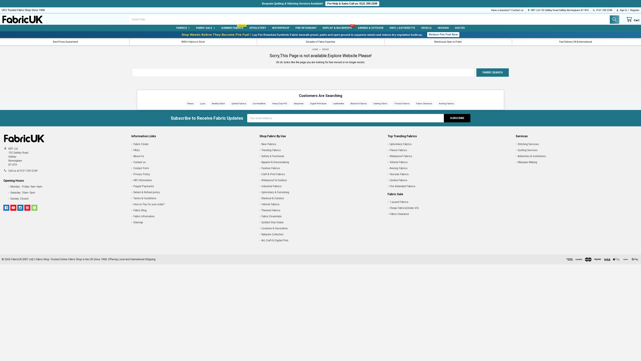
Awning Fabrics (446, 103)
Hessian (443, 27)
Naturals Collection (272, 234)
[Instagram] (20, 208)
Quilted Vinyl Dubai (272, 222)
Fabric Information (144, 216)
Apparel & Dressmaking (275, 162)
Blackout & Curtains (272, 198)
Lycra (202, 103)
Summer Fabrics (232, 27)
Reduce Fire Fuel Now (443, 34)
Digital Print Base (318, 103)
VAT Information (142, 180)
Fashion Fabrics (270, 168)
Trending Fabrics (271, 150)
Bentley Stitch (218, 103)
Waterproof (280, 27)
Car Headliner (259, 103)
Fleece (190, 103)
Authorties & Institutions (532, 156)
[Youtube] (13, 208)
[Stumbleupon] (34, 208)
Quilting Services (528, 150)
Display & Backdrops (337, 27)
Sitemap (138, 222)
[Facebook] (6, 208)
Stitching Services (528, 144)
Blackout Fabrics (359, 103)
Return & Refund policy (146, 192)
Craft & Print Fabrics (273, 174)
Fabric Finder (141, 144)
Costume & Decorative (274, 228)
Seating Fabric (380, 103)
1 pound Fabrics (399, 202)
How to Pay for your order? (149, 204)
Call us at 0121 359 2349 (23, 170)
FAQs (136, 150)
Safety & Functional (272, 156)
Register (634, 10)
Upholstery (257, 27)
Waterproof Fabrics (401, 156)
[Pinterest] (27, 208)
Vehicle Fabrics (270, 204)
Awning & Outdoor (370, 27)
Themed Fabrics (270, 210)
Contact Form (141, 168)
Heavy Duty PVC (279, 103)
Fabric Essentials (271, 216)
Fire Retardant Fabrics (402, 186)
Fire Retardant (306, 27)
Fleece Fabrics (398, 150)
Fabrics (181, 27)
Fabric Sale (204, 27)
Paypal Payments (143, 186)
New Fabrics (268, 144)
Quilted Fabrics (239, 103)
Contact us (139, 162)
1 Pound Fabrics (401, 103)
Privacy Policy (141, 174)
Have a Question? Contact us (507, 10)
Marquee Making (527, 162)
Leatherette (338, 103)
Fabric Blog (140, 210)
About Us (138, 156)
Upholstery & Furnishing (275, 192)
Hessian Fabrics (399, 174)
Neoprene (298, 103)
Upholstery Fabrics (401, 144)
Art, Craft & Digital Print (274, 240)
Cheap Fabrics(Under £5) (404, 208)
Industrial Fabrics (271, 186)
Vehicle (426, 27)
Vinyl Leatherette (402, 27)
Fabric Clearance (424, 103)
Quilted (460, 27)
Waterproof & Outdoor (274, 180)
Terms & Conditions (144, 198)
